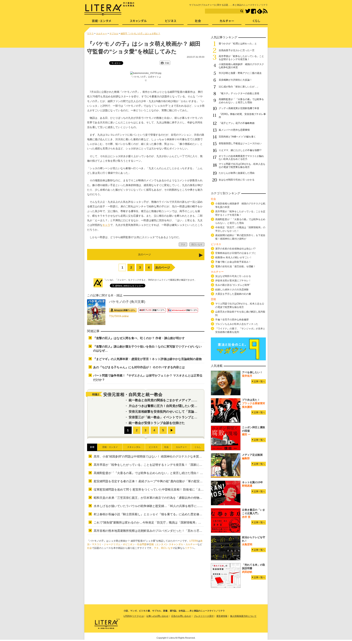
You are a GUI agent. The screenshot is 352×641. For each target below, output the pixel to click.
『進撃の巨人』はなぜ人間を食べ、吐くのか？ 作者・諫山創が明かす (139, 338)
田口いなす (167, 548)
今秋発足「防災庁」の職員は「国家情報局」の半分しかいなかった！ (240, 229)
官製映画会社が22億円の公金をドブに (235, 253)
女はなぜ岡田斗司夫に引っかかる (236, 179)
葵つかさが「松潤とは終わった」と (238, 43)
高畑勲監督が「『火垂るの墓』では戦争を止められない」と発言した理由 (241, 101)
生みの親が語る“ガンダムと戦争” (232, 285)
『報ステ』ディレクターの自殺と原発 (239, 93)
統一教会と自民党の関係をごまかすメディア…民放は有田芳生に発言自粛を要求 (185, 400)
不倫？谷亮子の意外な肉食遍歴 (232, 319)
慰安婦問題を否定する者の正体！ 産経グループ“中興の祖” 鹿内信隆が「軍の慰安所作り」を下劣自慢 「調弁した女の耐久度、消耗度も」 (184, 481)
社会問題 (142, 544)
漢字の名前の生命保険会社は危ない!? (235, 248)
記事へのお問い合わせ (157, 616)
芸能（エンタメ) (157, 544)
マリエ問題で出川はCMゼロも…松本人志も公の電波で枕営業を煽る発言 (242, 165)
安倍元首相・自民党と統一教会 (132, 394)
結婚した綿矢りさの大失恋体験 (232, 289)
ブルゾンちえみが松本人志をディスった (236, 324)
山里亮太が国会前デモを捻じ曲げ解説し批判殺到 (240, 313)
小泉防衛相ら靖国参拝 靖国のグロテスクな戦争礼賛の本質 (240, 205)
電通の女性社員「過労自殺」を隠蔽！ (235, 266)
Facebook (253, 11)
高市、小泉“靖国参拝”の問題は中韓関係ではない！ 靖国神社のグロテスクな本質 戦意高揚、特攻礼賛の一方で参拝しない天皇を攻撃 (181, 456)
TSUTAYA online (119, 316)
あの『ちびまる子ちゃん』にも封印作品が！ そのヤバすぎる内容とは (139, 367)
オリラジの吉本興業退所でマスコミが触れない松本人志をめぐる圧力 (241, 158)
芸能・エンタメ (101, 22)
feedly (260, 11)
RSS (265, 11)
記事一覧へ (259, 381)
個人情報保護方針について (243, 616)
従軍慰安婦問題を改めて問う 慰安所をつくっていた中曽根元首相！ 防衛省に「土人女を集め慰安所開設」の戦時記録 (171, 489)
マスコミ (96, 544)
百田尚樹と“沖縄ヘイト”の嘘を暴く (237, 136)
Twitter (247, 11)
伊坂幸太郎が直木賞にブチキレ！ (233, 280)
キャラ (106, 224)
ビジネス (171, 22)
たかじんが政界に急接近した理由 (236, 173)
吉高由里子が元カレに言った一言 (236, 50)
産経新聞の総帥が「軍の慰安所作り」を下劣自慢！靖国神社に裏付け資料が (240, 237)
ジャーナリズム (112, 544)
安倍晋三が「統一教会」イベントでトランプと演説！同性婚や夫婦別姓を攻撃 (183, 417)
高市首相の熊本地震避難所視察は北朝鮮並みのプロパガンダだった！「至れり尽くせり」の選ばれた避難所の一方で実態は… (176, 530)
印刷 (167, 63)
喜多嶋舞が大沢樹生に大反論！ (235, 79)
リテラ (188, 548)
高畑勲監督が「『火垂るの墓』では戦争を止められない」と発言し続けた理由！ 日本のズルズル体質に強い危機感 (169, 473)
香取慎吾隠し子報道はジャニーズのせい (240, 143)
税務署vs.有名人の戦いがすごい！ (233, 257)
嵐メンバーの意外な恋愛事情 (234, 129)
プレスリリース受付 (204, 616)
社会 (89, 548)
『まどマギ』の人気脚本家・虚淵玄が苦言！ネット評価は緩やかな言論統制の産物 (147, 359)
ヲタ (156, 548)
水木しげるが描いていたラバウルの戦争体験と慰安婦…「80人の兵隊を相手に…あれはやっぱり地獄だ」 (163, 506)
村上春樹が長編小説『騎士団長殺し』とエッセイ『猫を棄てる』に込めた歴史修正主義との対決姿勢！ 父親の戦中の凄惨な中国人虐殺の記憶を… (189, 514)
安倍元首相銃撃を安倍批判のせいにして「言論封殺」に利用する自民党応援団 (183, 411)
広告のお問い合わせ (181, 616)
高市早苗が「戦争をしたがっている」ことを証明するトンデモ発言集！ (241, 58)
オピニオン (129, 544)
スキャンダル (176, 544)
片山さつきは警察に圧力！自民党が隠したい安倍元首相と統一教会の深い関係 (183, 406)
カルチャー (191, 544)
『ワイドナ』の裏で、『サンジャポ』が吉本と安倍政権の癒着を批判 (240, 330)
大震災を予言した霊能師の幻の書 (233, 294)
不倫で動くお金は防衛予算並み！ (233, 261)
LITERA (193, 540)
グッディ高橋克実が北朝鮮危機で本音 (239, 108)
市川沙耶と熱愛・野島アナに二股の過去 (240, 73)
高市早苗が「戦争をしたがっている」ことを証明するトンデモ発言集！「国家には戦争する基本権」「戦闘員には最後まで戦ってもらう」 (185, 464)
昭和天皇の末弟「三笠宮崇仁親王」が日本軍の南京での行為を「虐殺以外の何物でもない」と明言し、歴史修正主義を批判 (174, 497)
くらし (256, 22)
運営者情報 (221, 616)
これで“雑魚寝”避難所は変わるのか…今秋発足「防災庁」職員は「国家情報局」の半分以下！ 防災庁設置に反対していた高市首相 (178, 522)
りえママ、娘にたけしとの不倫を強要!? (240, 150)
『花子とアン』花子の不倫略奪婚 (236, 123)
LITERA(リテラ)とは (134, 616)
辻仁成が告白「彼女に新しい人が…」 (239, 86)
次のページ (162, 267)
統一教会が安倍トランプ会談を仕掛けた (157, 423)
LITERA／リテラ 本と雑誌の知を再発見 (109, 8)
